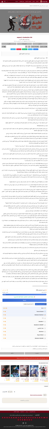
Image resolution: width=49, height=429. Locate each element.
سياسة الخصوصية (32, 411)
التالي (9, 43)
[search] (7, 1)
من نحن (27, 411)
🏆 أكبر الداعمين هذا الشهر (41, 304)
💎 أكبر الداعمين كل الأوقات (29, 304)
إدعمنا (24, 300)
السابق (39, 43)
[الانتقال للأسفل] (26, 47)
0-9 (44, 417)
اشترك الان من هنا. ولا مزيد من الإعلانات (40, 348)
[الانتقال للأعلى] (29, 47)
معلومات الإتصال (16, 411)
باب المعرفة (22, 411)
